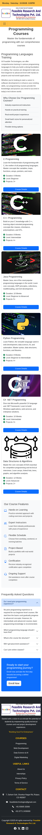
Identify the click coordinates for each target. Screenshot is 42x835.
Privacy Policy (21, 778)
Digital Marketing (21, 757)
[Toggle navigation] (4, 23)
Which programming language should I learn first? (19, 631)
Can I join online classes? (14, 650)
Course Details (21, 189)
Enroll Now (14, 683)
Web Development (21, 748)
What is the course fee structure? (17, 638)
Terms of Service (21, 783)
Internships (21, 774)
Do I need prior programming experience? (15, 603)
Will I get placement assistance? (16, 644)
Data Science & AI (21, 753)
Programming (21, 743)
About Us (21, 769)
